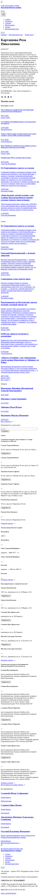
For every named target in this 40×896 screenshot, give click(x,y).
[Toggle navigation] (3, 14)
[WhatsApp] (11, 97)
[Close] (2, 462)
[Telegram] (8, 97)
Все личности (6, 421)
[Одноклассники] (5, 97)
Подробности (6, 453)
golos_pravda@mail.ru (8, 893)
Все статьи (5, 380)
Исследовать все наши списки (12, 785)
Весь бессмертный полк (10, 843)
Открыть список (7, 523)
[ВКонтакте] (2, 97)
